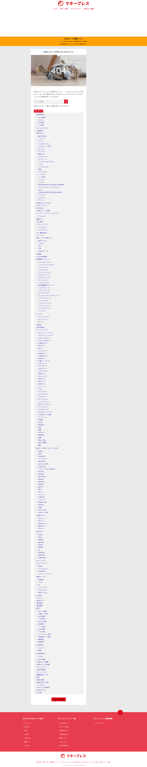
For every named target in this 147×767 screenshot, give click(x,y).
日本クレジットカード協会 (90, 762)
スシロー (41, 120)
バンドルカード (43, 568)
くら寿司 (41, 125)
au (39, 585)
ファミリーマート (44, 317)
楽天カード (42, 345)
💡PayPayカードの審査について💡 (73, 41)
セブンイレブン (43, 319)
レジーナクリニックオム (46, 265)
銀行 (38, 608)
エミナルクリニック (44, 262)
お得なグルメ (41, 690)
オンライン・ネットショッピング (47, 213)
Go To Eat (40, 208)
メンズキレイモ (43, 167)
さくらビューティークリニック (48, 295)
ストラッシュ (42, 159)
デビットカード (42, 667)
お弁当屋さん (41, 327)
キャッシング (41, 560)
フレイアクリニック (44, 308)
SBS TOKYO (42, 136)
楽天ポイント (42, 526)
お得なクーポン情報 (43, 664)
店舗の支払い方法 (42, 682)
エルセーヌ (42, 197)
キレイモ (41, 149)
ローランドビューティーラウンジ (49, 187)
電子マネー (40, 531)
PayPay (40, 484)
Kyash (40, 566)
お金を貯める (41, 653)
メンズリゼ (42, 311)
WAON (40, 547)
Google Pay (42, 557)
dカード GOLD (64, 727)
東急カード (42, 374)
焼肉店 (39, 325)
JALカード (41, 381)
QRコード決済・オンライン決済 (47, 448)
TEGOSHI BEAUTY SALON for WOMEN (51, 185)
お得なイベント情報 (43, 210)
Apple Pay (41, 555)
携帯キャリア (41, 577)
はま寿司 (41, 122)
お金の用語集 (41, 669)
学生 (39, 427)
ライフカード (42, 397)
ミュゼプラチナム (44, 144)
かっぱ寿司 (42, 117)
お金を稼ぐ (40, 645)
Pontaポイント (43, 523)
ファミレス (40, 235)
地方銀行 (41, 642)
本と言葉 (40, 222)
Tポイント (41, 528)
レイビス (41, 139)
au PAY (26, 734)
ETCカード (41, 432)
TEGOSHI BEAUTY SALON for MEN (50, 192)
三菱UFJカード (43, 343)
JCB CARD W (64, 745)
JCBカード (41, 358)
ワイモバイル (42, 590)
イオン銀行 (42, 632)
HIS (39, 246)
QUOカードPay (43, 512)
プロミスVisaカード (44, 340)
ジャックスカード (44, 402)
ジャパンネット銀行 (44, 634)
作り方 (40, 422)
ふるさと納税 (41, 659)
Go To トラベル (42, 205)
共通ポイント (41, 515)
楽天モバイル (42, 592)
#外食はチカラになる (44, 203)
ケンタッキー (42, 227)
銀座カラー (42, 154)
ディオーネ (42, 195)
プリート (41, 200)
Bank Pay (41, 482)
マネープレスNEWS (43, 687)
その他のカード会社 (44, 414)
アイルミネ (42, 216)
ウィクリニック (43, 280)
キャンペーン (42, 417)
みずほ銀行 (42, 616)
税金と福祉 (40, 680)
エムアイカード (43, 371)
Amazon (39, 595)
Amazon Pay (42, 502)
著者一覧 (45, 762)
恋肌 (39, 169)
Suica (40, 537)
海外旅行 (41, 435)
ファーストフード (42, 224)
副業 (39, 650)
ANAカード (42, 384)
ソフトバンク (42, 587)
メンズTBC (41, 177)
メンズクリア (42, 172)
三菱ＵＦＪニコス (44, 361)
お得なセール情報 (88, 8)
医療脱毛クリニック (43, 259)
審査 (39, 430)
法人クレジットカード (45, 412)
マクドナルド (42, 230)
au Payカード (42, 353)
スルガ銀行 (42, 629)
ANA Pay (41, 474)
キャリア (41, 648)
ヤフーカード (42, 351)
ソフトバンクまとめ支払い (47, 469)
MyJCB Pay (42, 476)
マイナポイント (99, 723)
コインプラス (42, 459)
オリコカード (42, 366)
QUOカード (40, 600)
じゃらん (41, 243)
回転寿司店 (40, 114)
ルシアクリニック (44, 277)
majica (40, 534)
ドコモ (40, 582)
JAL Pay (41, 471)
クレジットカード (76, 8)
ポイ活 (40, 656)
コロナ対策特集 (42, 256)
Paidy (40, 507)
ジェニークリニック (44, 303)
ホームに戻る (59, 699)
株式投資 (40, 603)
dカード (40, 348)
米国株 (39, 254)
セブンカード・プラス (45, 333)
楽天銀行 (41, 624)
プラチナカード (43, 409)
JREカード (41, 379)
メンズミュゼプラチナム (46, 162)
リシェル (41, 179)
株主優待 (40, 606)
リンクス (41, 182)
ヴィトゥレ (42, 151)
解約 (39, 445)
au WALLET (42, 571)
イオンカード (42, 363)
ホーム (55, 8)
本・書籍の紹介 (42, 233)
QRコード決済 (64, 8)
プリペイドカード (42, 563)
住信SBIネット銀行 (44, 637)
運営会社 (39, 762)
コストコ (40, 598)
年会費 (40, 420)
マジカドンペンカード (45, 335)
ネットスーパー (42, 672)
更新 (39, 437)
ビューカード (42, 376)
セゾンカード (42, 391)
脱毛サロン (40, 133)
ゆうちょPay (42, 510)
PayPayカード (64, 723)
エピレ (40, 190)
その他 (39, 692)
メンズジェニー (43, 267)
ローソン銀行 (42, 611)
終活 (38, 677)
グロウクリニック (44, 275)
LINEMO (41, 580)
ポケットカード (43, 399)
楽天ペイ (41, 487)
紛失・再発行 (42, 442)
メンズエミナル (43, 300)
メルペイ (41, 494)
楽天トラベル (42, 241)
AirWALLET (42, 456)
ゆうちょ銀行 (42, 621)
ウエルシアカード (44, 338)
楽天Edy (41, 542)
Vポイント (41, 518)
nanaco (40, 545)
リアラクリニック (44, 290)
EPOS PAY (41, 461)
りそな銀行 (42, 619)
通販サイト (40, 219)
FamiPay (41, 505)
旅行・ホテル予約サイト (45, 238)
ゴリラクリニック (44, 305)
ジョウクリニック (44, 288)
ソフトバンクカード (44, 574)
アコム (40, 389)
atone (40, 454)
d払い (40, 489)
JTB (39, 248)
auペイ (40, 492)
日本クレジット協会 (104, 762)
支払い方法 (42, 440)
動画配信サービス (42, 675)
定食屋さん (40, 131)
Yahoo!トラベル (43, 251)
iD (39, 550)
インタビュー (41, 685)
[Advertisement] (73, 24)
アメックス (42, 386)
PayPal (40, 451)
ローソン (41, 322)
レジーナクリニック (44, 298)
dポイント (41, 521)
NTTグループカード (44, 404)
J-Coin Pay (41, 466)
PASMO (40, 540)
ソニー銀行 (42, 626)
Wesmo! (41, 479)
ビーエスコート (43, 156)
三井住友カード (43, 356)
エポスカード (42, 368)
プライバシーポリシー (66, 762)
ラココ (40, 164)
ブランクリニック (44, 282)
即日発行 (41, 425)
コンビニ (40, 314)
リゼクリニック (43, 270)
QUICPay (41, 552)
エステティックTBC (44, 146)
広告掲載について (54, 762)
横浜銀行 (41, 639)
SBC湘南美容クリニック (46, 285)
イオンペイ (42, 499)
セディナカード (43, 394)
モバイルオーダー (42, 128)
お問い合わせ (78, 762)
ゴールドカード (43, 407)
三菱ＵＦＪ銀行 (43, 614)
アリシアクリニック (44, 272)
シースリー (42, 174)
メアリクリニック (44, 293)
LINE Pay (41, 497)
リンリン (41, 141)
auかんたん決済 (43, 464)
